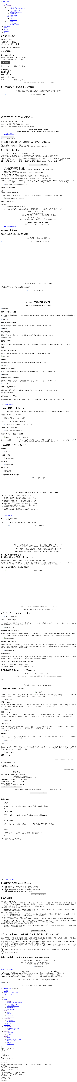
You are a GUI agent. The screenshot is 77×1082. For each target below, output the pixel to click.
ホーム (5, 4)
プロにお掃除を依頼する (10, 226)
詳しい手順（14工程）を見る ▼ (39, 894)
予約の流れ (13, 23)
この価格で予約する (9, 134)
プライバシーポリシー (10, 994)
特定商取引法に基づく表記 (11, 992)
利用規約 (9, 1042)
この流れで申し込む (9, 879)
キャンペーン (13, 20)
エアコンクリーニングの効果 (17, 9)
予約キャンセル (11, 1029)
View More (5, 62)
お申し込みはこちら (6, 988)
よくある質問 (10, 1034)
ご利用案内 (10, 21)
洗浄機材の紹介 (14, 13)
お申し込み (7, 26)
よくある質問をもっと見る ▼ (38, 930)
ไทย (12, 969)
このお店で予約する (9, 404)
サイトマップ (10, 1044)
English (2, 969)
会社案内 (9, 1037)
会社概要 (6, 991)
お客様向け (7, 1031)
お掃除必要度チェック (16, 12)
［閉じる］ (3, 1080)
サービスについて (11, 7)
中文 (6, 969)
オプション (13, 18)
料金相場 (9, 1014)
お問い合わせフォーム (13, 1028)
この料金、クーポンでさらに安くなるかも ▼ (11, 786)
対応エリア (7, 29)
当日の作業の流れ (14, 24)
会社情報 (6, 1036)
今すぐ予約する (8, 515)
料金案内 (6, 1010)
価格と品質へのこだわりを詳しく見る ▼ (38, 164)
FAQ (5, 32)
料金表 (5, 28)
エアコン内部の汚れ (15, 10)
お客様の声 (7, 31)
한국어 (9, 969)
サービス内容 (7, 5)
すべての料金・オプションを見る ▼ (38, 793)
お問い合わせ (7, 1026)
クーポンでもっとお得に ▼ (7, 137)
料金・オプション (11, 16)
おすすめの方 (13, 15)
